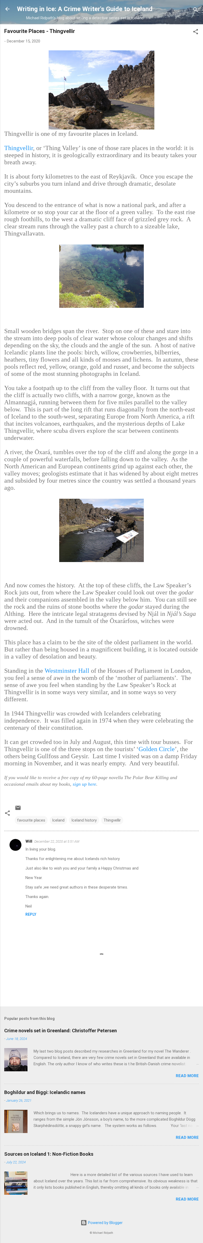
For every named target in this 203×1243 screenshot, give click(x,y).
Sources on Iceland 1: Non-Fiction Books (48, 1154)
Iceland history (84, 820)
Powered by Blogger (105, 1222)
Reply (30, 914)
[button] (195, 32)
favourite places (31, 820)
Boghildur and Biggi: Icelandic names (44, 1092)
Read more (187, 1075)
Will (28, 841)
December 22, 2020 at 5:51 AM (56, 841)
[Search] (195, 11)
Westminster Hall (68, 670)
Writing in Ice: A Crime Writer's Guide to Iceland (85, 9)
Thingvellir (18, 148)
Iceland (58, 820)
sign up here (84, 784)
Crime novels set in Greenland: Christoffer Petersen (60, 1030)
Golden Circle (157, 749)
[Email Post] (18, 809)
